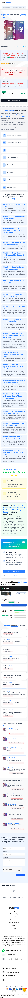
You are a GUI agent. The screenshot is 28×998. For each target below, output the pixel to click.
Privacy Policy (10, 995)
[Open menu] (25, 2)
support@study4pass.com (18, 575)
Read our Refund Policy (14, 572)
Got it (1, 997)
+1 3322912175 (10, 955)
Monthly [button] (14, 625)
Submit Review (21, 875)
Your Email (5, 851)
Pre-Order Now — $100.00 (14, 100)
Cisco (26, 44)
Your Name (5, 846)
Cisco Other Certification (20, 47)
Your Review (5, 857)
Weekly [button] (22, 625)
